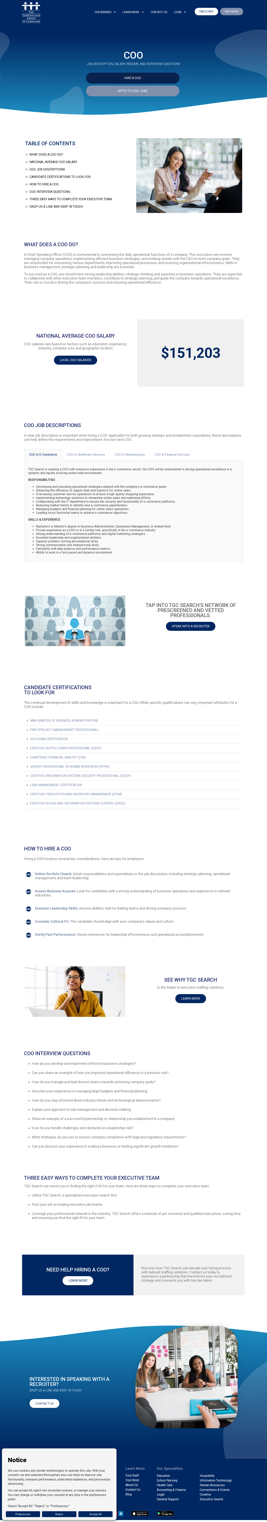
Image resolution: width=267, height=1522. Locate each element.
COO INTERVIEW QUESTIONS (50, 192)
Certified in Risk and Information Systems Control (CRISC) (78, 803)
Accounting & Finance (171, 1490)
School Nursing (167, 1480)
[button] (133, 720)
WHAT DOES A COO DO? (46, 154)
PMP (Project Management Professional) (64, 730)
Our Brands (103, 12)
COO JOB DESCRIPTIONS (47, 169)
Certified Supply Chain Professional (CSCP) (65, 748)
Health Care (165, 1485)
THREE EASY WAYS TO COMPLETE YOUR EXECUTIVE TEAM (71, 199)
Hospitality (207, 1476)
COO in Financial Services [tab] (172, 454)
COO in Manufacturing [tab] (130, 454)
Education (163, 1476)
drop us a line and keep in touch (56, 206)
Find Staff (132, 1475)
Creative (205, 1494)
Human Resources (212, 1485)
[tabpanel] (133, 511)
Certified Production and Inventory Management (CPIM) (76, 794)
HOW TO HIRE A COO (44, 184)
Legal (160, 1494)
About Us (131, 1485)
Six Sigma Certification (49, 739)
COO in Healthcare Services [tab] (86, 454)
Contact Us (159, 12)
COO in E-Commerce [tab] (43, 454)
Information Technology (216, 1480)
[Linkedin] (120, 1513)
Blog (128, 1494)
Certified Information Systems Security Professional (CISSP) (80, 776)
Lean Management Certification (56, 785)
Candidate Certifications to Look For (60, 177)
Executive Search (211, 1499)
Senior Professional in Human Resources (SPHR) (69, 766)
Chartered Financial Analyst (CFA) (58, 757)
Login (177, 12)
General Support (168, 1499)
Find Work (132, 1480)
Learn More (131, 12)
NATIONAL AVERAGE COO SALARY (53, 162)
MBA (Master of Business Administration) (64, 720)
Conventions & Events (215, 1490)
